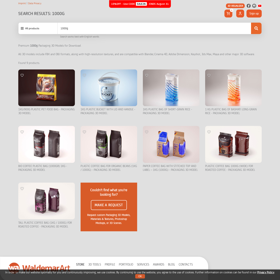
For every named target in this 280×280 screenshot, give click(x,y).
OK (140, 276)
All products (32, 28)
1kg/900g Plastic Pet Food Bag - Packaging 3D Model (46, 111)
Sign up (254, 13)
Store (80, 264)
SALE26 (141, 3)
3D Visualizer (235, 5)
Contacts (186, 264)
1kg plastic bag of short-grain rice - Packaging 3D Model (167, 111)
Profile (110, 264)
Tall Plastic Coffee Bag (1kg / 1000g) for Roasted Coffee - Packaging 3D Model (45, 224)
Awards (158, 264)
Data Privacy (34, 3)
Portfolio (126, 264)
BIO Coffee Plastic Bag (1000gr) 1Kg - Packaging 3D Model (42, 168)
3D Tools (94, 264)
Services (143, 264)
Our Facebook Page (249, 6)
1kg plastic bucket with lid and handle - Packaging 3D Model (108, 111)
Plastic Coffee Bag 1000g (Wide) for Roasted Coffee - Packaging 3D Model (230, 168)
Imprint (22, 3)
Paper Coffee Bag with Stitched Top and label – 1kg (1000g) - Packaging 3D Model (170, 168)
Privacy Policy (265, 272)
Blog (171, 264)
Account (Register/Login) (240, 14)
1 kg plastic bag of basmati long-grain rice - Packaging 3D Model (231, 111)
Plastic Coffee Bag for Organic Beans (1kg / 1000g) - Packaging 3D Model (109, 168)
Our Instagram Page (254, 6)
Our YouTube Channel (260, 6)
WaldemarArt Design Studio (39, 268)
